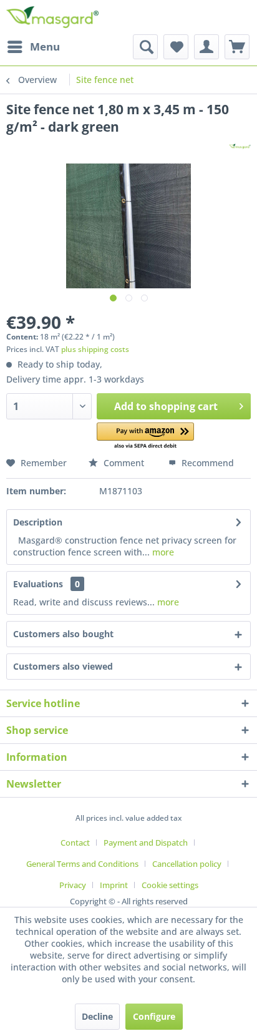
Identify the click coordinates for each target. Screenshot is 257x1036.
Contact (75, 842)
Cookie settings (170, 885)
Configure (154, 1016)
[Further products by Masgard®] (240, 146)
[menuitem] (33, 46)
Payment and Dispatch (146, 842)
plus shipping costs (95, 349)
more (162, 552)
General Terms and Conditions (82, 863)
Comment (124, 463)
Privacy (72, 885)
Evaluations (38, 584)
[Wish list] (175, 46)
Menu (45, 46)
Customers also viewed (63, 666)
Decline (97, 1016)
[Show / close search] (145, 46)
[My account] (206, 46)
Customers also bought (63, 634)
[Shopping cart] (237, 46)
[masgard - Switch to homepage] (52, 17)
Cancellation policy (186, 863)
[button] (145, 437)
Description (37, 522)
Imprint (114, 885)
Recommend (206, 463)
